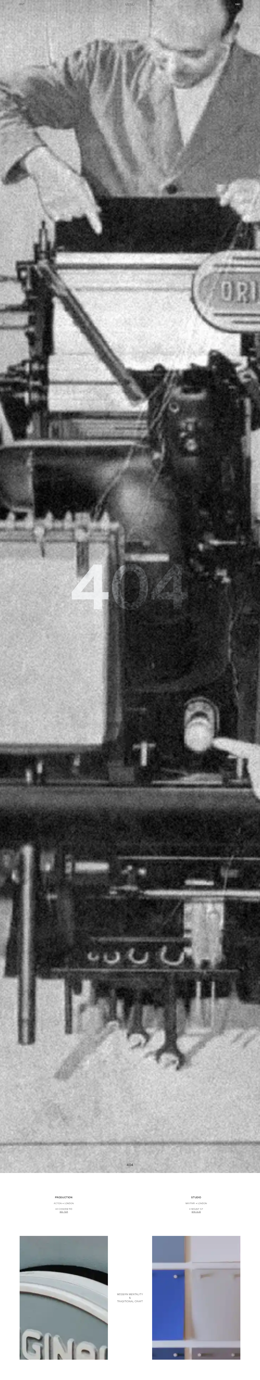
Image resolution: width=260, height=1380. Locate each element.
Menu (130, 4)
